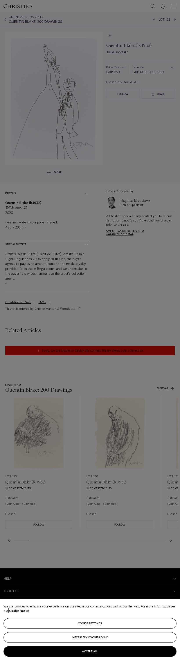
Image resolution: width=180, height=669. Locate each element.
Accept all (90, 651)
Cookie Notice (19, 611)
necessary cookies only (90, 637)
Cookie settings (90, 623)
